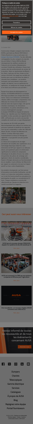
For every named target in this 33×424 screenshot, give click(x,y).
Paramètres (16, 22)
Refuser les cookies (16, 27)
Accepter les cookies (16, 32)
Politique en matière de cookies (10, 16)
